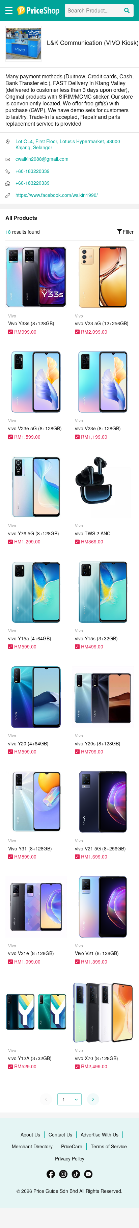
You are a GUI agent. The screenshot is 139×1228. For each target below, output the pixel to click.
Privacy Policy (69, 1158)
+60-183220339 (33, 171)
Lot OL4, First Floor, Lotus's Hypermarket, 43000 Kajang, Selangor (68, 144)
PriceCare (71, 1146)
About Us (30, 1134)
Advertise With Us (99, 1134)
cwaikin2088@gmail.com (42, 159)
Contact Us (60, 1134)
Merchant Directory (32, 1146)
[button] (93, 1099)
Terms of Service (109, 1146)
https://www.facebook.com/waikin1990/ (57, 195)
